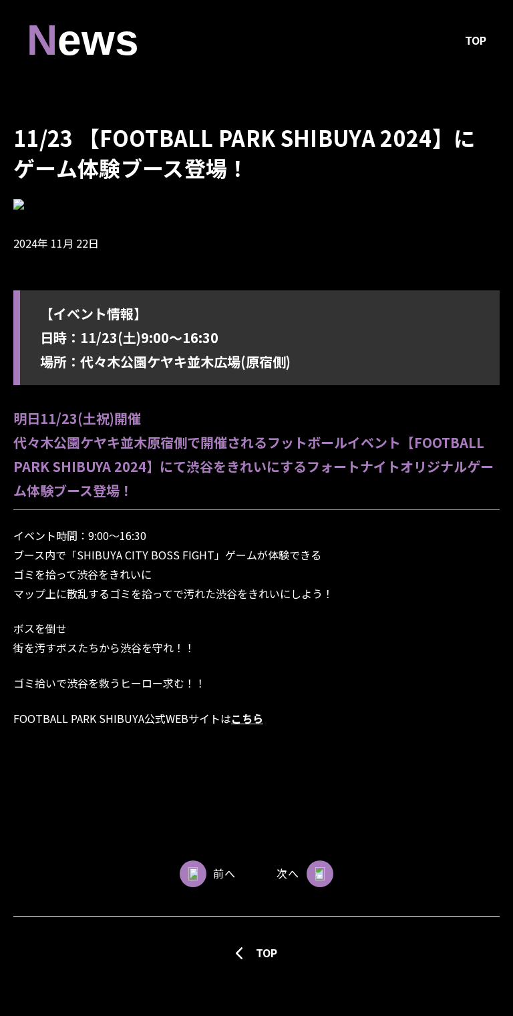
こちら (247, 718)
